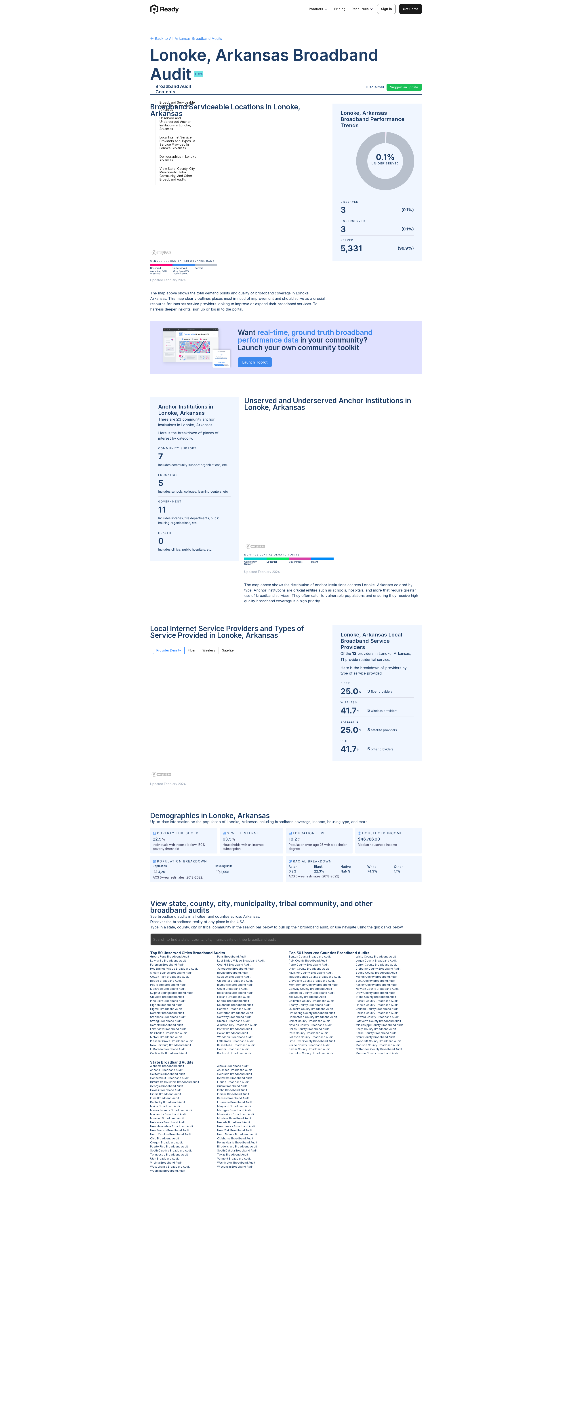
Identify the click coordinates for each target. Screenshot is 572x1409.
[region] (238, 189)
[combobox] (286, 939)
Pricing (339, 9)
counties (222, 916)
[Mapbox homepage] (161, 252)
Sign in (386, 9)
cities (201, 916)
